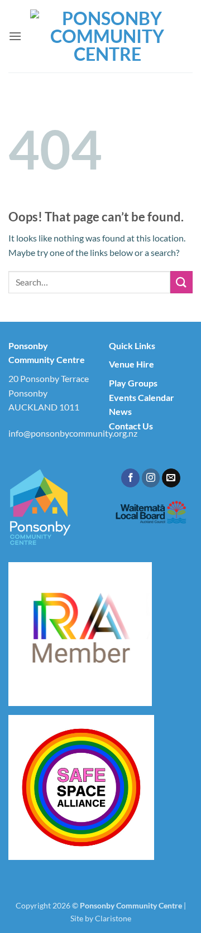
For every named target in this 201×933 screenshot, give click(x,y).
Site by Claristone (100, 918)
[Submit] (181, 282)
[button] (15, 36)
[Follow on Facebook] (130, 477)
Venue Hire (131, 364)
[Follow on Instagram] (151, 477)
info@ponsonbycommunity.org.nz (72, 433)
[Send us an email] (171, 477)
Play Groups (133, 383)
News (120, 411)
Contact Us (131, 425)
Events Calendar (141, 397)
